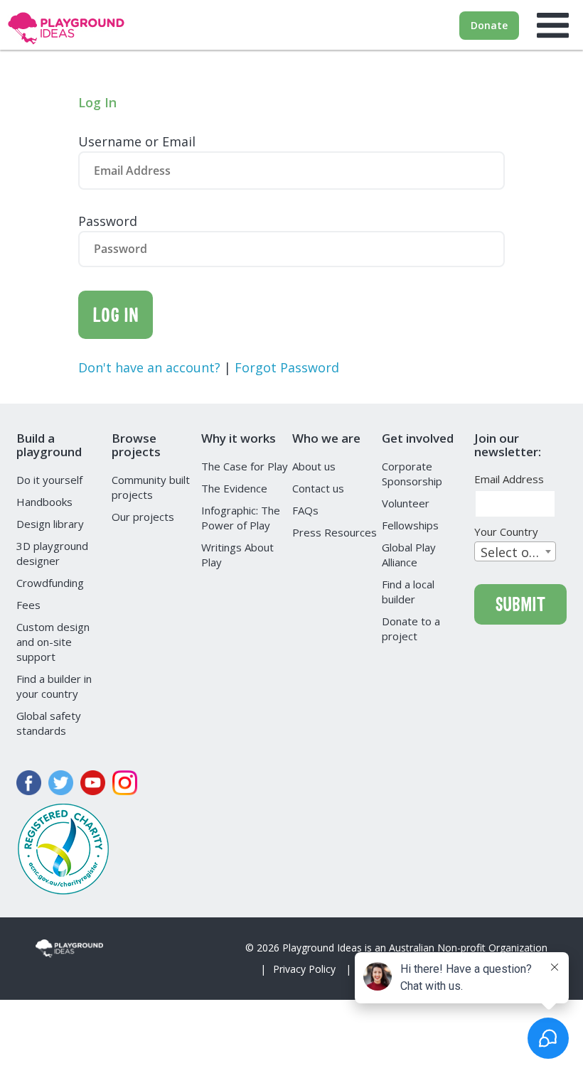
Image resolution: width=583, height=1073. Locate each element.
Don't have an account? (151, 367)
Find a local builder (408, 591)
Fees (28, 605)
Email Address (513, 479)
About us (314, 466)
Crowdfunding (50, 583)
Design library (50, 524)
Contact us (318, 488)
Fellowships (410, 525)
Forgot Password (287, 367)
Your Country (510, 532)
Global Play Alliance (409, 554)
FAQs (305, 510)
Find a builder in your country (54, 686)
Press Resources (334, 532)
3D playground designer (52, 553)
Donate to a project (411, 628)
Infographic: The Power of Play (240, 517)
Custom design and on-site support (53, 642)
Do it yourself (49, 480)
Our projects (143, 516)
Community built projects (151, 487)
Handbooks (44, 502)
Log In (115, 314)
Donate (489, 25)
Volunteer (405, 503)
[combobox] (515, 551)
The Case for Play (244, 466)
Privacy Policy (304, 969)
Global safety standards (48, 723)
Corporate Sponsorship (412, 473)
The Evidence (234, 488)
